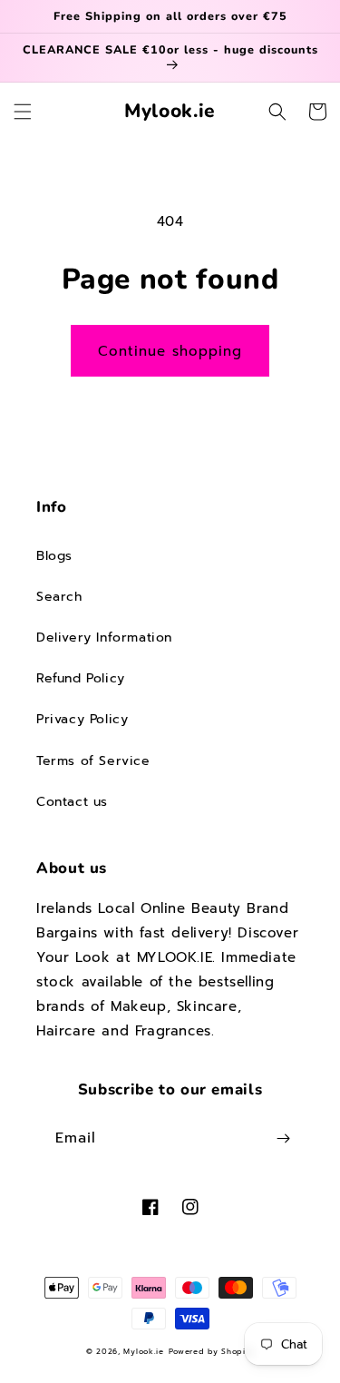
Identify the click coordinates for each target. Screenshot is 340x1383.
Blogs (54, 555)
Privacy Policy (82, 719)
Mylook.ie (143, 1352)
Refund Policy (80, 678)
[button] (23, 112)
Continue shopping (170, 351)
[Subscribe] (283, 1138)
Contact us (72, 801)
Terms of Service (93, 760)
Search (59, 596)
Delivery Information (104, 637)
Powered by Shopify (212, 1352)
